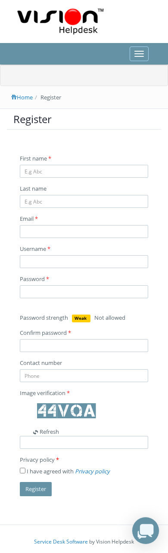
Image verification (45, 393)
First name (35, 158)
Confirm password (45, 333)
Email (29, 218)
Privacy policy (39, 459)
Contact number (41, 363)
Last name (33, 188)
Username (35, 249)
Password (34, 279)
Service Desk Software (61, 541)
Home (25, 97)
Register (35, 489)
